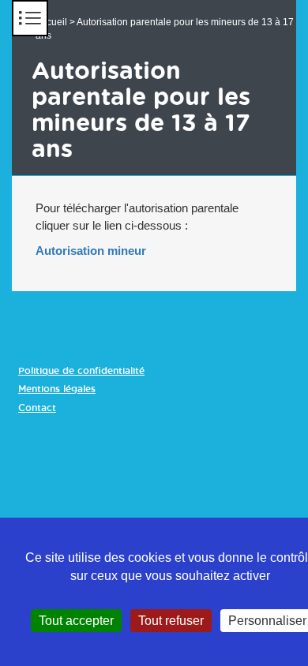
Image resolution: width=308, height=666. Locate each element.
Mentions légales (57, 389)
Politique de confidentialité (81, 371)
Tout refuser (171, 620)
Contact (37, 408)
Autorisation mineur (91, 250)
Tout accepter (76, 620)
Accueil (51, 22)
